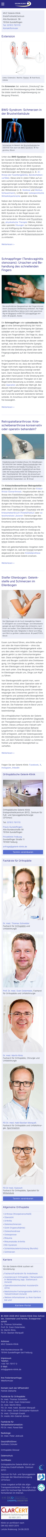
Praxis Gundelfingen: (13, 827)
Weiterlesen (22, 244)
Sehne (22, 311)
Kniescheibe (15, 472)
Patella (22, 467)
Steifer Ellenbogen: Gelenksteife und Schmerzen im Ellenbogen (20, 581)
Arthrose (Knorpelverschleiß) (17, 1214)
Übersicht (9, 1217)
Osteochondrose (12, 1231)
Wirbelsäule (26, 172)
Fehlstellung (35, 187)
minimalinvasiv (12, 737)
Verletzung (18, 510)
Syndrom (21, 157)
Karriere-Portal (23, 1305)
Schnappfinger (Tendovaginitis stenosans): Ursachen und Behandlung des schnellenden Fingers (22, 264)
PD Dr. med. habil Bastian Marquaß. (20, 1123)
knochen (10, 476)
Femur (22, 497)
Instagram (6, 768)
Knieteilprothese (32, 553)
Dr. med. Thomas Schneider (16, 923)
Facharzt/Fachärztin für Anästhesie (21, 1273)
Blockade (10, 169)
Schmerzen (7, 145)
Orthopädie (20, 926)
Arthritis (8, 1221)
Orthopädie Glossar (10, 1450)
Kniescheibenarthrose (16, 485)
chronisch (12, 309)
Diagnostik (39, 719)
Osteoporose (10, 1234)
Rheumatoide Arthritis (14, 1241)
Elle (7, 621)
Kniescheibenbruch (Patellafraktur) (18, 513)
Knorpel (30, 550)
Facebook (34, 765)
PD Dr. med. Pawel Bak (12, 1427)
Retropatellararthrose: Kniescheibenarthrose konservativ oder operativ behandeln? (22, 425)
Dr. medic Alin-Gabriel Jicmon (15, 1416)
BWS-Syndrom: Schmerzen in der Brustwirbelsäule (22, 111)
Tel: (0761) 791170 (12, 25)
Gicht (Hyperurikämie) (14, 1228)
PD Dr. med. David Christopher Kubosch (20, 1410)
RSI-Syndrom (10, 1245)
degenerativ (35, 169)
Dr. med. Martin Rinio (13, 1055)
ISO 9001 (9, 1525)
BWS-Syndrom (27, 148)
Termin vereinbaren (23, 852)
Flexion (26, 78)
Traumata (31, 510)
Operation (10, 385)
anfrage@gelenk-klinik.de (15, 846)
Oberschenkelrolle (30, 464)
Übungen (19, 225)
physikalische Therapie (16, 222)
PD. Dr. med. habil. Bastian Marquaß (18, 1408)
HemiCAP (26, 476)
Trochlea (29, 467)
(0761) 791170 (14, 822)
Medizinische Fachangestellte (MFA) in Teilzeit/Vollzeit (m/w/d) (22, 1292)
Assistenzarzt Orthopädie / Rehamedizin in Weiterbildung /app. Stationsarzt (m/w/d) (23, 1279)
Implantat (26, 469)
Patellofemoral (8, 462)
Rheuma (8, 1238)
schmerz (21, 696)
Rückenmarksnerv (33, 234)
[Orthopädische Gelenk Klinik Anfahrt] (23, 793)
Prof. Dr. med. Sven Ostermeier (17, 991)
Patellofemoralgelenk (22, 494)
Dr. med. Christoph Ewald (13, 1413)
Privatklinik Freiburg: (12, 837)
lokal (21, 331)
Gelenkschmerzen (12, 1224)
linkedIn (15, 768)
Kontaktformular (10, 28)
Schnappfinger (31, 313)
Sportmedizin (13, 1128)
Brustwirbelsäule (30, 145)
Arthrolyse (25, 737)
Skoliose (26, 190)
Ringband (12, 313)
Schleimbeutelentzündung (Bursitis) (21, 1248)
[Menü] (3, 5)
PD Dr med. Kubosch (13, 1188)
